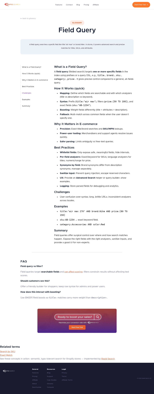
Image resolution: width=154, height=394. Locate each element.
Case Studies (51, 380)
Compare (50, 387)
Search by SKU (7, 352)
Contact (69, 5)
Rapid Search (108, 359)
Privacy (64, 373)
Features (58, 5)
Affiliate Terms (67, 380)
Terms (64, 376)
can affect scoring (73, 272)
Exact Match (6, 355)
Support (50, 376)
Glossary (50, 384)
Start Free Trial (140, 5)
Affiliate (96, 5)
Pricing (86, 5)
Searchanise (36, 387)
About (34, 384)
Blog (78, 5)
